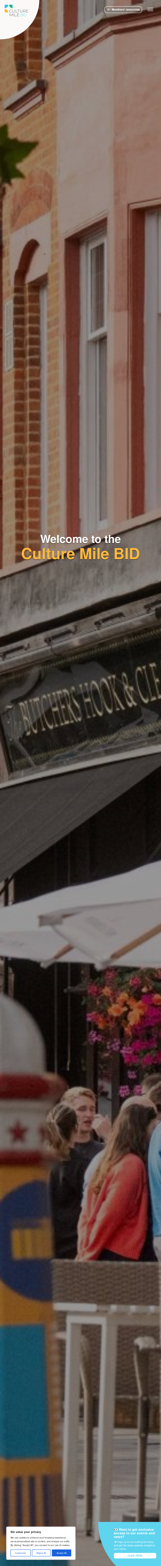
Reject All (41, 1553)
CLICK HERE (135, 1555)
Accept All (62, 1553)
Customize (20, 1553)
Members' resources (126, 9)
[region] (40, 1543)
